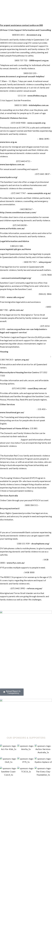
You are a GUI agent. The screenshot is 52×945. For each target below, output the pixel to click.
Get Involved (10, 675)
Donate (20, 675)
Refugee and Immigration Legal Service (19, 294)
